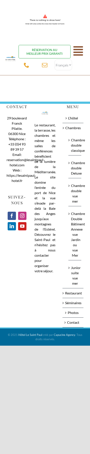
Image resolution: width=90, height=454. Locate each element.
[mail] (44, 65)
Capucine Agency (64, 335)
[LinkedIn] (12, 226)
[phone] (26, 65)
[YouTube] (22, 226)
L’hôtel (73, 118)
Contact (73, 322)
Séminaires (73, 303)
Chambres (73, 128)
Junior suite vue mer (75, 275)
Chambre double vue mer (75, 193)
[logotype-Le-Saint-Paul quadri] (10, 56)
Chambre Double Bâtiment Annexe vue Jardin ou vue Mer (75, 234)
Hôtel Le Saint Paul (30, 335)
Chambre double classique (75, 145)
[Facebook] (12, 216)
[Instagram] (22, 216)
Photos (73, 312)
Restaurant (73, 293)
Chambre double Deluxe (75, 168)
